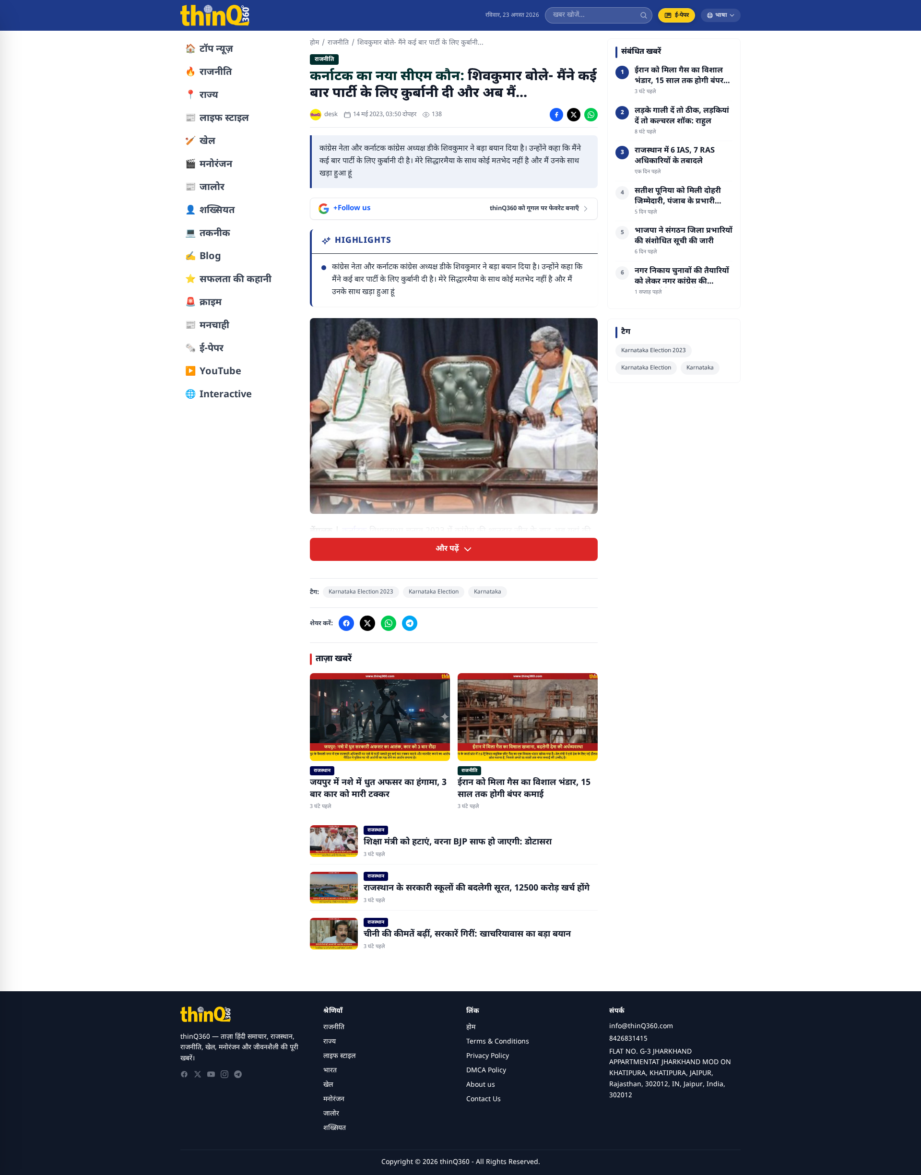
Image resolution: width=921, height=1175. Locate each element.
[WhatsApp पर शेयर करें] (591, 114)
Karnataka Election (434, 592)
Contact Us (483, 1099)
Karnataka (487, 592)
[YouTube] (211, 1074)
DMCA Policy (486, 1070)
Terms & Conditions (497, 1041)
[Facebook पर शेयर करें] (556, 114)
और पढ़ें (447, 549)
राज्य (329, 1041)
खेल (328, 1085)
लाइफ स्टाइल (339, 1056)
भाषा (721, 15)
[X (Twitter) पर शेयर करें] (573, 114)
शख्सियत (334, 1128)
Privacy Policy (487, 1056)
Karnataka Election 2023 (361, 592)
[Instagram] (224, 1074)
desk (331, 114)
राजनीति (338, 42)
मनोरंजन (333, 1099)
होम (314, 42)
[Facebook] (184, 1074)
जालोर (331, 1113)
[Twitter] (197, 1074)
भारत (330, 1070)
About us (480, 1085)
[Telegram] (238, 1074)
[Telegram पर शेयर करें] (409, 623)
